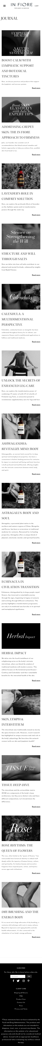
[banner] (21, 5)
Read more (36, 88)
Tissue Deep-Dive (15, 785)
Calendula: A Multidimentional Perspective (17, 319)
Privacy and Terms (21, 1009)
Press (21, 1006)
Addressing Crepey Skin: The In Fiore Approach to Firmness (21, 132)
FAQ (21, 996)
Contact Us (21, 1002)
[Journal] (21, 43)
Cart (37, 6)
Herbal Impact (14, 653)
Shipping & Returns (21, 993)
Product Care (21, 999)
